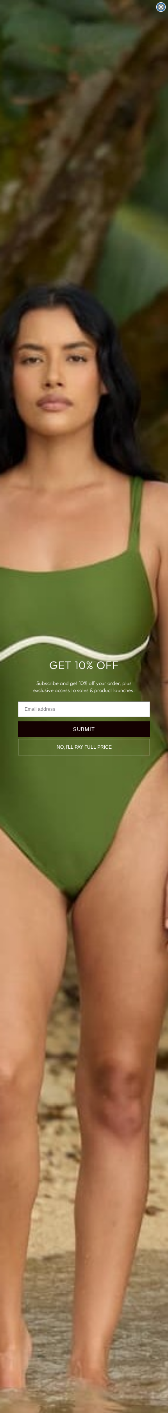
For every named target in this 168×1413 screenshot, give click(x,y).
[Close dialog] (161, 7)
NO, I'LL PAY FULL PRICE (84, 747)
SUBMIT (84, 729)
